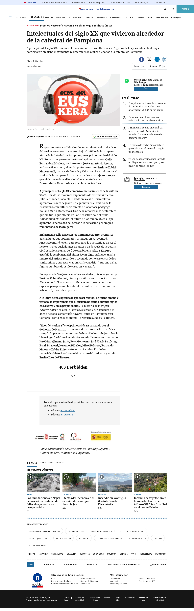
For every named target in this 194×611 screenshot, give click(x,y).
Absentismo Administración (44, 531)
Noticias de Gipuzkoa (89, 581)
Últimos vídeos (40, 470)
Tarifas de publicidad (118, 584)
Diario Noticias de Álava (61, 581)
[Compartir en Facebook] (141, 60)
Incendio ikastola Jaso (131, 531)
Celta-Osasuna (37, 545)
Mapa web (114, 581)
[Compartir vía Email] (164, 60)
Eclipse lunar (63, 538)
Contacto (49, 564)
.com (30, 564)
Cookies (107, 597)
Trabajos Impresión (147, 578)
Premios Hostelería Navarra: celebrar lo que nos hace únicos (76, 25)
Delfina (158, 538)
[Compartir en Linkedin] (157, 60)
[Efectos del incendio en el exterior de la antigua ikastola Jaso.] (79, 482)
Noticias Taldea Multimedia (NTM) (64, 584)
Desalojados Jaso (38, 538)
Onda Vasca (85, 584)
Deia (53, 578)
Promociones (70, 564)
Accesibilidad (130, 597)
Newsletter (92, 564)
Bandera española (101, 531)
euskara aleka (46, 462)
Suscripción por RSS (147, 581)
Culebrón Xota (137, 538)
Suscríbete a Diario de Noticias (124, 564)
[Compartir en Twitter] (149, 60)
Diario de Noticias (88, 578)
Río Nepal (84, 538)
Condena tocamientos (109, 538)
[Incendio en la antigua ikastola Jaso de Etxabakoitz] (115, 482)
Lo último (130, 98)
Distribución (115, 578)
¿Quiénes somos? (158, 564)
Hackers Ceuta (76, 531)
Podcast (60, 462)
